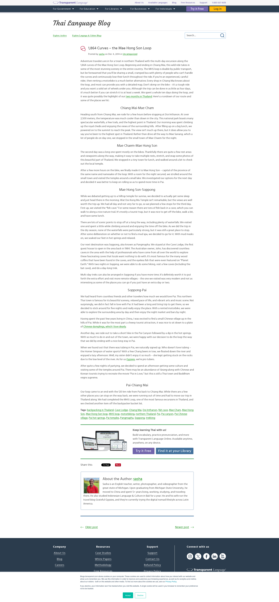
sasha (101, 54)
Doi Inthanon (150, 410)
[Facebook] (206, 556)
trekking (150, 418)
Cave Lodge (121, 410)
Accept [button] (128, 595)
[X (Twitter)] (198, 556)
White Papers (103, 559)
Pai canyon (167, 414)
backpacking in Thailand (100, 410)
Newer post (182, 527)
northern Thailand (146, 414)
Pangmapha (127, 418)
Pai (158, 414)
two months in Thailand (139, 96)
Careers (59, 565)
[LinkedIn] (214, 556)
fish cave (163, 410)
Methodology (103, 565)
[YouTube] (222, 556)
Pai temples (112, 418)
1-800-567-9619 (219, 3)
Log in (218, 8)
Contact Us (152, 559)
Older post (91, 527)
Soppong (140, 418)
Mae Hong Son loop (97, 414)
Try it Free (197, 8)
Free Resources (103, 571)
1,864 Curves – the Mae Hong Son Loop (119, 48)
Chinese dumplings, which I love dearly (104, 326)
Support (152, 553)
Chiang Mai (135, 410)
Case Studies (103, 553)
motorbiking (128, 414)
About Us (59, 553)
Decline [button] (140, 595)
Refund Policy (152, 565)
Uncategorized (130, 54)
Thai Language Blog (81, 23)
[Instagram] (190, 556)
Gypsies (130, 359)
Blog (59, 559)
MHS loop (114, 414)
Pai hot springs (97, 418)
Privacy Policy (171, 581)
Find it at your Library (174, 451)
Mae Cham (175, 410)
